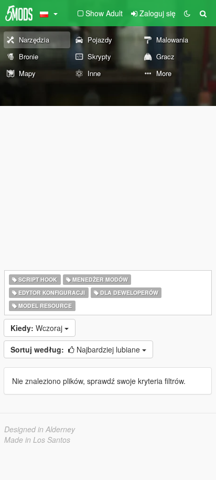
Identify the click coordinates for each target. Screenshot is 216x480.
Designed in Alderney (39, 429)
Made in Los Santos (37, 439)
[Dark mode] (187, 13)
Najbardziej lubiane (76, 349)
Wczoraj (37, 328)
